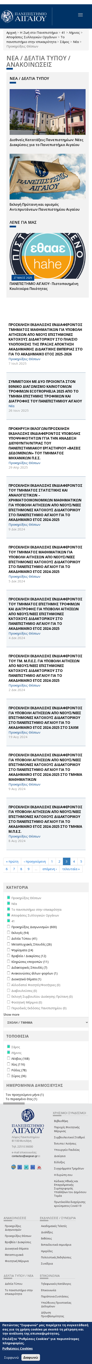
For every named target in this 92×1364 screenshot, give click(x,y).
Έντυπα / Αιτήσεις (65, 1143)
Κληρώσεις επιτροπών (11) (30, 962)
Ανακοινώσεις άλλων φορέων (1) (34, 973)
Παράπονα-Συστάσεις (54, 1296)
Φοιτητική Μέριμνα (17, 1261)
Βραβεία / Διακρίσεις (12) (28, 956)
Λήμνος (74, 32)
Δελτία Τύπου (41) (24, 938)
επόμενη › (50, 869)
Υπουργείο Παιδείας (67, 1150)
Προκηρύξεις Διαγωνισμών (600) (34, 927)
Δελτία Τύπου (13, 1284)
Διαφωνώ (30, 1357)
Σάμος (64, 42)
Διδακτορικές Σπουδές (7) (29, 967)
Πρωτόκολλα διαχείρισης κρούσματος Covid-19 (69, 1203)
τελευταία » (71, 869)
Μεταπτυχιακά (14, 1255)
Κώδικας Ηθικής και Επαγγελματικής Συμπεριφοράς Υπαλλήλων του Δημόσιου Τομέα (70, 1188)
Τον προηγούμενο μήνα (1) (25, 1095)
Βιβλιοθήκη (61, 1121)
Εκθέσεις (46, 1238)
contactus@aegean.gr (26, 1156)
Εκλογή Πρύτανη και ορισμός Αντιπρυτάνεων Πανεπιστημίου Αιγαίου (45, 207)
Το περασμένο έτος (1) (21, 1099)
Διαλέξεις (47, 1232)
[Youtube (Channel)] (39, 1167)
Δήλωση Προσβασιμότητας (52, 1314)
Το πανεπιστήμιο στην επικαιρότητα (35, 39)
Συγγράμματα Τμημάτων (69, 1168)
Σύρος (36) (18, 1076)
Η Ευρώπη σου (63, 1175)
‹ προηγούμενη (35, 861)
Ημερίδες (47, 1251)
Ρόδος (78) (19, 1070)
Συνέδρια (47, 1263)
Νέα (76, 42)
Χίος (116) (18, 1064)
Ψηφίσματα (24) (22, 950)
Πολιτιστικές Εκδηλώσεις (56, 1257)
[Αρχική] (26, 16)
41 (63, 32)
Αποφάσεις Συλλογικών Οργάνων (31, 37)
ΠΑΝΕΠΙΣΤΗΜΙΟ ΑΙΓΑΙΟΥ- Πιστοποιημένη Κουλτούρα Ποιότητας (44, 286)
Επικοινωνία (48, 1290)
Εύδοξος (59, 1162)
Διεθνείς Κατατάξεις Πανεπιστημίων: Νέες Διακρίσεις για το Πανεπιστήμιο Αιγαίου (46, 142)
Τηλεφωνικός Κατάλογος (56, 1284)
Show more (11, 1014)
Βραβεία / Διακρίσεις (18, 1242)
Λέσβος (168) (20, 1058)
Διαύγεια (59, 1156)
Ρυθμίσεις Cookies (17, 1348)
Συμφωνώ (11, 1357)
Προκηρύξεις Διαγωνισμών (13, 1228)
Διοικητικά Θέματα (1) (26, 979)
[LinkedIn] (32, 1167)
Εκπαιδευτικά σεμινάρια (56, 1245)
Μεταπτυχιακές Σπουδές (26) (31, 944)
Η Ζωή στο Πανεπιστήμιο (39, 32)
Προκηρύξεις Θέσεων (18, 1236)
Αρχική (11, 32)
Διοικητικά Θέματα (16, 1248)
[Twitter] (26, 1167)
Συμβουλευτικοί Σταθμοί (69, 1137)
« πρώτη (12, 861)
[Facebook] (19, 1167)
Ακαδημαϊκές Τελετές (54, 1226)
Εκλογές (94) (20, 933)
